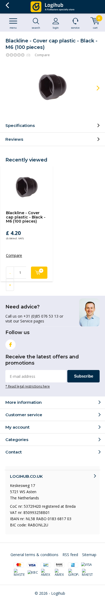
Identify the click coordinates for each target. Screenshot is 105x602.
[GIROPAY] (73, 573)
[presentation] (94, 88)
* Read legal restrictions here (27, 386)
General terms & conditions (34, 554)
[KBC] (32, 572)
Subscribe (83, 376)
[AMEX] (46, 573)
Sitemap (89, 554)
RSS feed (70, 554)
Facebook (10, 344)
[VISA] (86, 565)
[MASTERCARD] (19, 573)
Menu (13, 27)
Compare (42, 54)
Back (7, 5)
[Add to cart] (39, 273)
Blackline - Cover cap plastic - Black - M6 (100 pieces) (26, 217)
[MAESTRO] (87, 573)
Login (56, 27)
